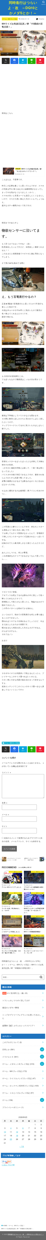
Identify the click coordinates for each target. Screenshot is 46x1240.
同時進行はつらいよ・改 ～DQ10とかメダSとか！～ (23, 7)
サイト (4, 826)
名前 (4, 802)
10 (5, 1132)
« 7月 (22, 1146)
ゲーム (7, 1100)
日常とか (8, 1049)
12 (17, 1132)
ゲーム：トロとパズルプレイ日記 (18, 1093)
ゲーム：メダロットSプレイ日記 (18, 1064)
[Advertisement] (23, 88)
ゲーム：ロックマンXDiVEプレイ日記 (20, 1085)
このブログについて (12, 1042)
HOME (5, 1225)
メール (5, 814)
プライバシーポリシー (13, 1107)
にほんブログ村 (8, 1164)
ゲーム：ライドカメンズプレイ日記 (19, 1078)
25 (11, 1139)
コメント (6, 772)
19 (17, 1135)
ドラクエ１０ (10, 1056)
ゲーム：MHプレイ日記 (9, 19)
